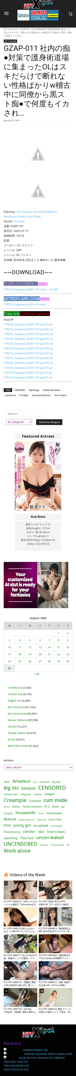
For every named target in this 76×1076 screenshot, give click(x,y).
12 (29, 647)
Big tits (11, 788)
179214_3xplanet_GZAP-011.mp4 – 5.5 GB (31, 289)
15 (58, 647)
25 (19, 661)
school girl (56, 825)
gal (63, 806)
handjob (8, 813)
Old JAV (12, 726)
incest (41, 813)
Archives (9, 760)
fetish (55, 806)
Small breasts (56, 832)
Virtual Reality (57, 845)
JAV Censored (11, 29)
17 (9, 654)
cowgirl (49, 794)
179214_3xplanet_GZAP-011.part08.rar (28, 358)
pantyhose (10, 395)
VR (68, 845)
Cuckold (35, 801)
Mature (10, 819)
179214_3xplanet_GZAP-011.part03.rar (28, 334)
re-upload (40, 825)
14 (49, 647)
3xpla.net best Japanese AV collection (42, 1057)
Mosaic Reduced (17, 720)
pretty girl (22, 825)
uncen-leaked (50, 837)
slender (29, 832)
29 (58, 661)
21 (49, 654)
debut (7, 806)
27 (40, 661)
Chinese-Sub (15, 694)
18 (19, 654)
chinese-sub (10, 794)
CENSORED (19, 390)
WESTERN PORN (18, 746)
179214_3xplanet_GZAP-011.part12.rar (28, 377)
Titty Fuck (27, 838)
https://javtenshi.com (16, 1065)
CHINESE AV (15, 687)
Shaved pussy (12, 832)
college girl (25, 794)
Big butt (56, 781)
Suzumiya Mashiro (45, 211)
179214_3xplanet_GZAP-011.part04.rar (28, 339)
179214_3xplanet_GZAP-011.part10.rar (28, 368)
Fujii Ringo (34, 216)
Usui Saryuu (24, 211)
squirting (10, 838)
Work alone (17, 851)
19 (29, 654)
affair (7, 781)
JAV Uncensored (17, 713)
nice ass (41, 819)
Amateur (21, 781)
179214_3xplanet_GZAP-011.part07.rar (28, 353)
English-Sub (14, 700)
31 (9, 668)
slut (41, 832)
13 (40, 647)
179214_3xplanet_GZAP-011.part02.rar (28, 329)
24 (9, 661)
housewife (25, 813)
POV (7, 825)
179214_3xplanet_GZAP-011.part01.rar (28, 324)
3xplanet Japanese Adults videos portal (48, 1053)
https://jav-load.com (16, 1061)
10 (9, 647)
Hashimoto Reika (15, 216)
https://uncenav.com (16, 1069)
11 (19, 647)
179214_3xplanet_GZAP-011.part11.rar (28, 372)
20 (40, 654)
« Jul (36, 674)
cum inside (55, 800)
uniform (44, 845)
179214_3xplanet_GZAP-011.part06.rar (28, 348)
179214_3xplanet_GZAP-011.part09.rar (28, 363)
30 (67, 661)
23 (67, 654)
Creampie (15, 800)
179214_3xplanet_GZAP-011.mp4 (25, 304)
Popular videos (16, 733)
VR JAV (11, 739)
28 (49, 661)
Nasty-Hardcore (26, 819)
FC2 (46, 806)
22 (58, 654)
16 (67, 647)
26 (29, 661)
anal (35, 782)
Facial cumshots (32, 806)
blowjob (28, 788)
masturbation (54, 813)
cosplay (37, 794)
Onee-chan (54, 819)
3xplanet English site (35, 1049)
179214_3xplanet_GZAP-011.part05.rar (28, 343)
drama (16, 806)
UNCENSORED (20, 844)
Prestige (19, 221)
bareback (45, 781)
